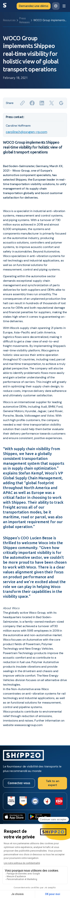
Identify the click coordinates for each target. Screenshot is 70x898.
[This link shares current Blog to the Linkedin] (42, 103)
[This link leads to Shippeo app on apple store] (14, 816)
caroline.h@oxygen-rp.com (26, 132)
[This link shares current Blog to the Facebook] (32, 103)
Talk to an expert (52, 783)
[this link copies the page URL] (22, 103)
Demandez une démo (33, 6)
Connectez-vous (19, 783)
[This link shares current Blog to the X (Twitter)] (52, 103)
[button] (56, 6)
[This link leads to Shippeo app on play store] (39, 816)
